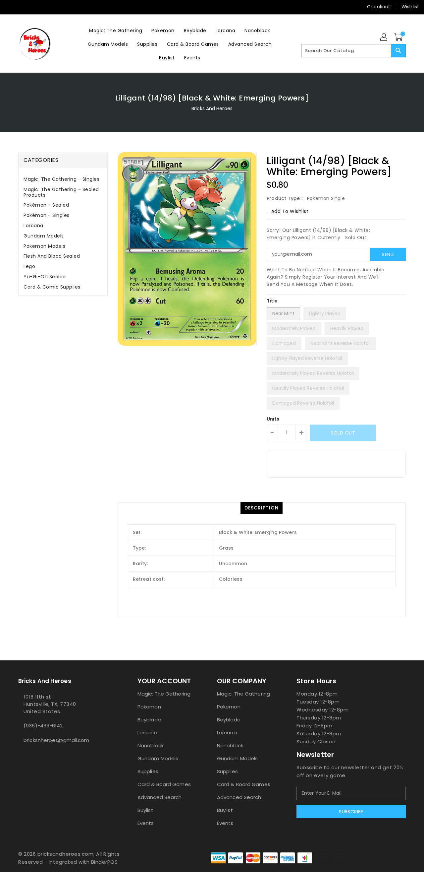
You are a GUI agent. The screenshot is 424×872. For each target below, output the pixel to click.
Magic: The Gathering (163, 693)
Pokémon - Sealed (46, 205)
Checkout (378, 6)
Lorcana (33, 225)
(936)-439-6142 (43, 725)
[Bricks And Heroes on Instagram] (36, 7)
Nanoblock (150, 745)
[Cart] (399, 37)
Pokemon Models (44, 246)
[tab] (63, 179)
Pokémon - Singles (47, 215)
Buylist (145, 810)
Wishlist (410, 6)
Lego (29, 266)
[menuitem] (115, 30)
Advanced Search (159, 797)
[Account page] (384, 37)
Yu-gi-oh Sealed (45, 276)
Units (273, 419)
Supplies (147, 771)
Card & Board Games (164, 784)
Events (145, 823)
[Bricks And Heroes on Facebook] (11, 7)
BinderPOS (104, 861)
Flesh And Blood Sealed (52, 256)
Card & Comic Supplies (52, 287)
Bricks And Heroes (212, 108)
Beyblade (149, 719)
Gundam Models (44, 236)
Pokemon (149, 706)
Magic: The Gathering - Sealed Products (61, 192)
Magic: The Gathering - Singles (61, 179)
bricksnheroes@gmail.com (56, 740)
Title (272, 301)
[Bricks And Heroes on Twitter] (23, 7)
